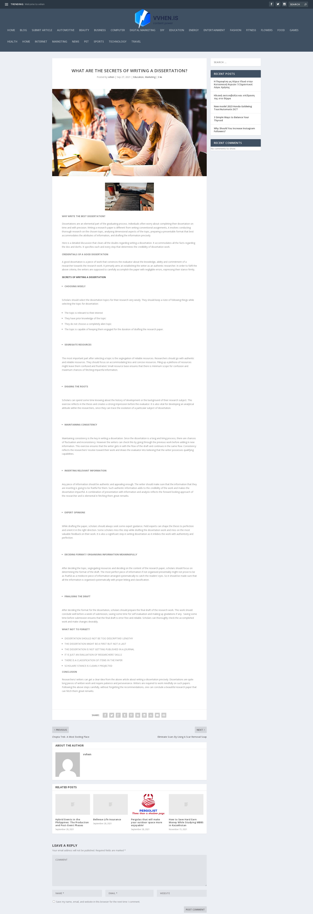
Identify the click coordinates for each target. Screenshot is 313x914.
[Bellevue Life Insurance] (110, 804)
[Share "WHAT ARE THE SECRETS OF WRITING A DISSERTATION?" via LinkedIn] (137, 715)
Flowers (267, 30)
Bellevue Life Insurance (107, 819)
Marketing (59, 41)
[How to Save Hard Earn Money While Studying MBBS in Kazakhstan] (186, 804)
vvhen (111, 77)
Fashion (235, 30)
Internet (41, 41)
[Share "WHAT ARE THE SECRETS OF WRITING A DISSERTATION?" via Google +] (118, 715)
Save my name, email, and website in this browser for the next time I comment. (98, 901)
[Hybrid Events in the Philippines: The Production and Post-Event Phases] (72, 804)
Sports (99, 41)
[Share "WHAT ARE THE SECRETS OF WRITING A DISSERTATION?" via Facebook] (105, 715)
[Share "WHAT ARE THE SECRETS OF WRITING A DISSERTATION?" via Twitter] (111, 715)
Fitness (251, 30)
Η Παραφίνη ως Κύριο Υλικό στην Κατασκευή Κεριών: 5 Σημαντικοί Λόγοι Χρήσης (233, 84)
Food (281, 30)
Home (11, 30)
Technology (118, 41)
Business (100, 30)
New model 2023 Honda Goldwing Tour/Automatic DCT (233, 108)
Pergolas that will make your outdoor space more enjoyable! (146, 822)
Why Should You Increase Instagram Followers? (234, 130)
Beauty (84, 30)
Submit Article (42, 30)
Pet (86, 41)
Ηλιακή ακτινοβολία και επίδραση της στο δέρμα (234, 97)
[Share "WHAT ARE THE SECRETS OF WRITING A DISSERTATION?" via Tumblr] (124, 715)
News (75, 41)
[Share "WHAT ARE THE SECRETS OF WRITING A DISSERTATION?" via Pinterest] (131, 715)
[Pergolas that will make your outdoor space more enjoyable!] (148, 804)
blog (23, 30)
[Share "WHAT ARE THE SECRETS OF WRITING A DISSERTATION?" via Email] (157, 715)
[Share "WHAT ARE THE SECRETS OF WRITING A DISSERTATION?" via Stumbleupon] (151, 715)
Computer (118, 30)
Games (294, 30)
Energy (194, 30)
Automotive (65, 30)
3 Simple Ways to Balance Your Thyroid (231, 119)
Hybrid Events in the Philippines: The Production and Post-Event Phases (72, 822)
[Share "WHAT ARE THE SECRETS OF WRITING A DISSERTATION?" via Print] (164, 715)
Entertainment (214, 30)
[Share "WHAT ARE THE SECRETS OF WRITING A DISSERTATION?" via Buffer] (144, 715)
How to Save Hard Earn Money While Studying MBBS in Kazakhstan (186, 822)
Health (12, 41)
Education (176, 30)
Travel (136, 41)
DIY (162, 30)
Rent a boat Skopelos (36, 4)
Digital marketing (142, 30)
